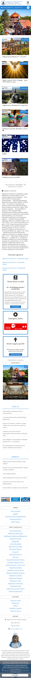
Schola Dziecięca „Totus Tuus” (15, 565)
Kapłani (15, 514)
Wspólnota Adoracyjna (15, 533)
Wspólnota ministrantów (15, 570)
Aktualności (15, 603)
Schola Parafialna (15, 544)
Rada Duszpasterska (15, 591)
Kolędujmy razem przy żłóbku (11, 177)
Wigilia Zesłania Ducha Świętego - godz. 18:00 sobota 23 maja (15, 81)
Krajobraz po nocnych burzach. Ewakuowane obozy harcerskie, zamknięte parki (15, 433)
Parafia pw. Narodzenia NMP (14, 3)
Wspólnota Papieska (15, 578)
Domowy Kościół (15, 586)
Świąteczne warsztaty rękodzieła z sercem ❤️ (15, 129)
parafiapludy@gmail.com (8, 7)
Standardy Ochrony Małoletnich (15, 517)
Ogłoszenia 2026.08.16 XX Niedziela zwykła (15, 186)
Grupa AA (15, 552)
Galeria (15, 606)
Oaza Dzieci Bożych (15, 549)
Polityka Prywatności (15, 669)
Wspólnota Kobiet (15, 539)
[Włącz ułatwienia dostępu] (29, 7)
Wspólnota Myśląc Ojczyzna (15, 573)
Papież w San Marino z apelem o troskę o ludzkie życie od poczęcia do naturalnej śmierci (14, 425)
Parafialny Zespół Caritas (15, 562)
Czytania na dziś (15, 600)
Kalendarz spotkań (15, 608)
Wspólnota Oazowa (15, 576)
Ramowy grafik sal (15, 519)
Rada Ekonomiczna (15, 555)
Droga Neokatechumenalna (15, 560)
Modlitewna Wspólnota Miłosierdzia (15, 536)
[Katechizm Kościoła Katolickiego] (11, 499)
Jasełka (4, 154)
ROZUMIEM (15, 675)
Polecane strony (15, 611)
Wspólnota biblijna (15, 568)
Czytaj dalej (15, 306)
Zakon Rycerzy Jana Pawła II (15, 589)
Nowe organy (15, 522)
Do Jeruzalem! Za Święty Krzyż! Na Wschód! (15, 488)
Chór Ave (15, 557)
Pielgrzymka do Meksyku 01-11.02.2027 (14, 57)
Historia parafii (15, 511)
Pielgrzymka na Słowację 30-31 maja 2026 (15, 105)
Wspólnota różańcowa (15, 584)
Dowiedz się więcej (15, 354)
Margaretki (15, 541)
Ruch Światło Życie (15, 531)
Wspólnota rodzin (15, 581)
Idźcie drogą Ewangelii (9, 473)
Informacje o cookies (15, 672)
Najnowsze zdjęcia (15, 361)
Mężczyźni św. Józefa (15, 547)
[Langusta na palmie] (21, 499)
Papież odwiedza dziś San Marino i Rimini (15, 477)
